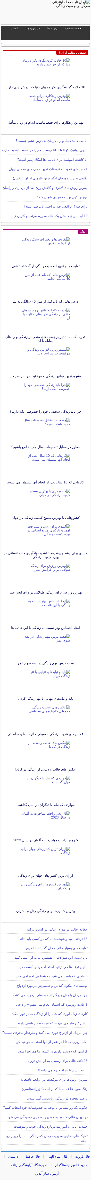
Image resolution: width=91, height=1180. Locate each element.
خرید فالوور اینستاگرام (71, 1165)
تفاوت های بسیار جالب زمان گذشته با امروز (56, 948)
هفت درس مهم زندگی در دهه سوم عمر (45, 663)
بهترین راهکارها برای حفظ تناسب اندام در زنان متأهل (45, 122)
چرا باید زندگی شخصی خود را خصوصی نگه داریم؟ (46, 411)
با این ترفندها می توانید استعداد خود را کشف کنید (53, 967)
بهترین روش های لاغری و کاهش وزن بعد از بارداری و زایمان (45, 188)
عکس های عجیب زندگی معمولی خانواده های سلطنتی (45, 734)
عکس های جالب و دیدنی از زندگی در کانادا (45, 769)
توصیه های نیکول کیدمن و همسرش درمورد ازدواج (52, 985)
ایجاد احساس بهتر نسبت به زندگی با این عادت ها (45, 628)
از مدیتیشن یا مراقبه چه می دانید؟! (63, 1070)
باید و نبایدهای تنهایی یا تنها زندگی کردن (45, 698)
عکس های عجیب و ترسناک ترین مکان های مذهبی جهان (48, 169)
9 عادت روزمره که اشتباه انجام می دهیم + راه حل (52, 1004)
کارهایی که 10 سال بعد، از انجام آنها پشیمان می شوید (45, 482)
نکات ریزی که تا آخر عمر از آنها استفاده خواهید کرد (51, 1042)
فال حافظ (33, 1156)
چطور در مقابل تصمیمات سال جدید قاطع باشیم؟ (45, 447)
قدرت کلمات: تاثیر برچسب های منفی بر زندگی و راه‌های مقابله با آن (45, 339)
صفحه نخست (73, 28)
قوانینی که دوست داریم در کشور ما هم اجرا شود (53, 1051)
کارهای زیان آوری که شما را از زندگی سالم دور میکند (50, 1014)
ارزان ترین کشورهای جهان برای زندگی (45, 875)
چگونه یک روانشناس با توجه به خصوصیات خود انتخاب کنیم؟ (45, 1107)
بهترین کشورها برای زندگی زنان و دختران (45, 911)
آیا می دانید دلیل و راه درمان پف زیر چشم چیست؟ (52, 141)
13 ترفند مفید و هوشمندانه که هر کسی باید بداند (53, 939)
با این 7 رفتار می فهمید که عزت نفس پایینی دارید (52, 1023)
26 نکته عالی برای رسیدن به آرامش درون (58, 1061)
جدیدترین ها (33, 28)
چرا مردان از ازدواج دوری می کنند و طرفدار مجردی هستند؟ (45, 1033)
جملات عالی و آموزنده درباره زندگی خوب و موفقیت (51, 1126)
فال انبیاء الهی (57, 1156)
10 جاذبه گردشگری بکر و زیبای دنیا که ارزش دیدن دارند (45, 87)
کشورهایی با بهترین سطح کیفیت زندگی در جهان (46, 518)
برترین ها (52, 28)
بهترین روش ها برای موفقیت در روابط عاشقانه (54, 1079)
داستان (13, 1156)
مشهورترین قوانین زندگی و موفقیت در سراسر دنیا (45, 376)
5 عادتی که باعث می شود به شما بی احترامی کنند (52, 976)
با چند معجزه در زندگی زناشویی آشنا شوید (57, 1098)
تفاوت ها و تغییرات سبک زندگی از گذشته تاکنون (46, 266)
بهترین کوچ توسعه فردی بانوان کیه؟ (62, 197)
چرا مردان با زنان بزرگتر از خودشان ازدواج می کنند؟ (50, 995)
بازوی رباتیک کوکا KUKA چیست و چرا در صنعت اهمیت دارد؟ (44, 150)
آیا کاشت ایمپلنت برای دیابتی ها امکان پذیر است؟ (52, 159)
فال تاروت (82, 1156)
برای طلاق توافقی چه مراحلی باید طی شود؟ (56, 206)
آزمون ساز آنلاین (47, 1173)
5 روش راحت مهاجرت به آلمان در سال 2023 (45, 840)
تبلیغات (15, 28)
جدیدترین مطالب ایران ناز (72, 52)
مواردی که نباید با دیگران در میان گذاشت (46, 805)
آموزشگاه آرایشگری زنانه (29, 1165)
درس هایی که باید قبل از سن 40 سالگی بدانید (45, 301)
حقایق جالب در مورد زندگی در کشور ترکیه (57, 929)
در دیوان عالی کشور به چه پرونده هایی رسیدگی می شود (47, 1117)
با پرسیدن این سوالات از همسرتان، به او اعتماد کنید (51, 957)
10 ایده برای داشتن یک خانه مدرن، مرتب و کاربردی (51, 216)
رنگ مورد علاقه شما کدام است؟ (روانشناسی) (55, 1089)
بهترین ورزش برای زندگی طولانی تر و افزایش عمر (45, 592)
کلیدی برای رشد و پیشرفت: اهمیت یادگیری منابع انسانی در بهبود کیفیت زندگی (45, 555)
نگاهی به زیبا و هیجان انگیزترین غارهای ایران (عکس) (50, 178)
